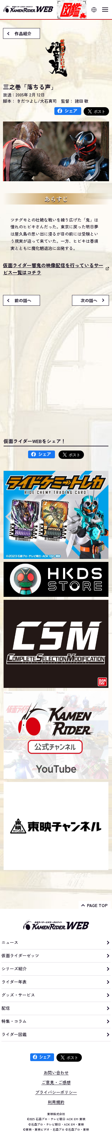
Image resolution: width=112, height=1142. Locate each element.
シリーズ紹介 (14, 969)
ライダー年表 (14, 982)
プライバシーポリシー (56, 1092)
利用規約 (56, 1102)
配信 (5, 1008)
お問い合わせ (56, 1072)
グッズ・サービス (18, 995)
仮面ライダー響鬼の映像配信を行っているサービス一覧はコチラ (53, 269)
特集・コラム (14, 1021)
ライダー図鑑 (14, 1034)
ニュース (9, 942)
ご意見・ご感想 (56, 1082)
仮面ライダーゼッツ (20, 955)
